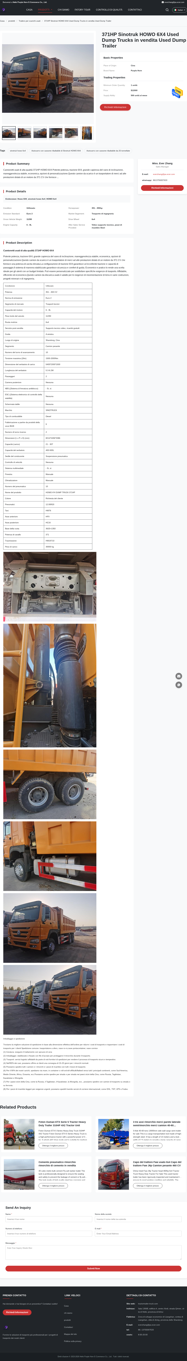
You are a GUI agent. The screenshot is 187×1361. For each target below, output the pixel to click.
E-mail (98, 1228)
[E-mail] (179, 676)
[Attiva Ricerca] (167, 10)
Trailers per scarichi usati (29, 21)
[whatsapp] (179, 685)
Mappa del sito (70, 1334)
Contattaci (135, 10)
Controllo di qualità (109, 10)
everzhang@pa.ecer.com (174, 2)
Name (8, 1214)
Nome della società (103, 1214)
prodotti (11, 21)
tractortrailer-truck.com (148, 1304)
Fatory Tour (82, 10)
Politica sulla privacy (72, 1341)
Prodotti (44, 10)
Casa (29, 10)
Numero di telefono (13, 1228)
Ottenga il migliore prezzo (53, 1145)
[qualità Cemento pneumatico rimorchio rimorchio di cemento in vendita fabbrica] (19, 1174)
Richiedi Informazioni (162, 188)
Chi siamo (63, 10)
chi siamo (68, 1313)
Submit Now (93, 1268)
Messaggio (10, 1243)
